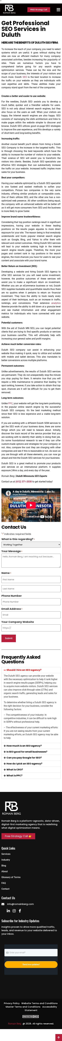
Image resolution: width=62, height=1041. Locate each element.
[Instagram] (14, 911)
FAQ (3, 883)
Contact (5, 888)
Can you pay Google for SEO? (24, 757)
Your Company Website (17, 622)
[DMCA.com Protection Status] (31, 1017)
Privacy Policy (12, 1003)
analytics (56, 303)
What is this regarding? (18, 539)
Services (5, 854)
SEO (25, 77)
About (4, 871)
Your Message (11, 551)
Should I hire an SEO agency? (23, 670)
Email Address (11, 609)
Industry (5, 859)
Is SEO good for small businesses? (26, 751)
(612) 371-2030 (24, 481)
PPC (10, 403)
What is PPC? (14, 775)
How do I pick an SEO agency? (24, 763)
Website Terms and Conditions (39, 1003)
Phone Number (11, 596)
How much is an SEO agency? (24, 745)
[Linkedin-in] (8, 911)
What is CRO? (14, 769)
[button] (31, 670)
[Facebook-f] (20, 911)
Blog (3, 865)
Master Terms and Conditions (23, 1006)
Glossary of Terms (10, 877)
